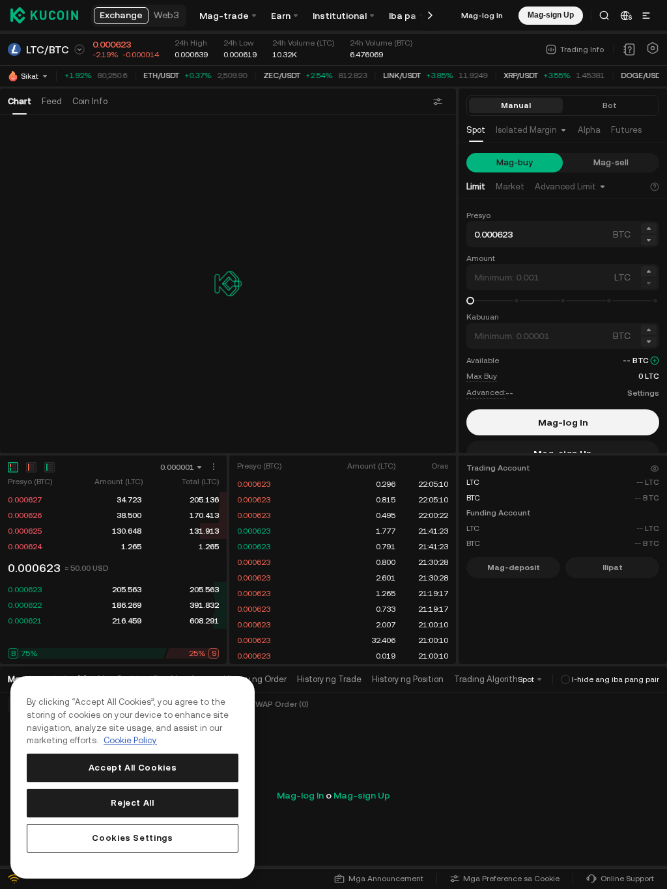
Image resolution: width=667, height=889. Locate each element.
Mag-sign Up (362, 795)
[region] (132, 777)
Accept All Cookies (133, 768)
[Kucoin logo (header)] (44, 15)
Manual (516, 105)
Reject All (132, 803)
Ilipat (613, 567)
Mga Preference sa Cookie (511, 878)
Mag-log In (482, 15)
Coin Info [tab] (89, 101)
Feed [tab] (52, 101)
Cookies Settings (132, 838)
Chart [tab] (19, 101)
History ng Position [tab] (408, 679)
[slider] (470, 301)
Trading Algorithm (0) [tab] (495, 679)
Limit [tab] (475, 186)
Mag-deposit (513, 567)
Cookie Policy (130, 740)
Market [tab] (510, 186)
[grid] (113, 523)
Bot (610, 105)
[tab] (475, 130)
